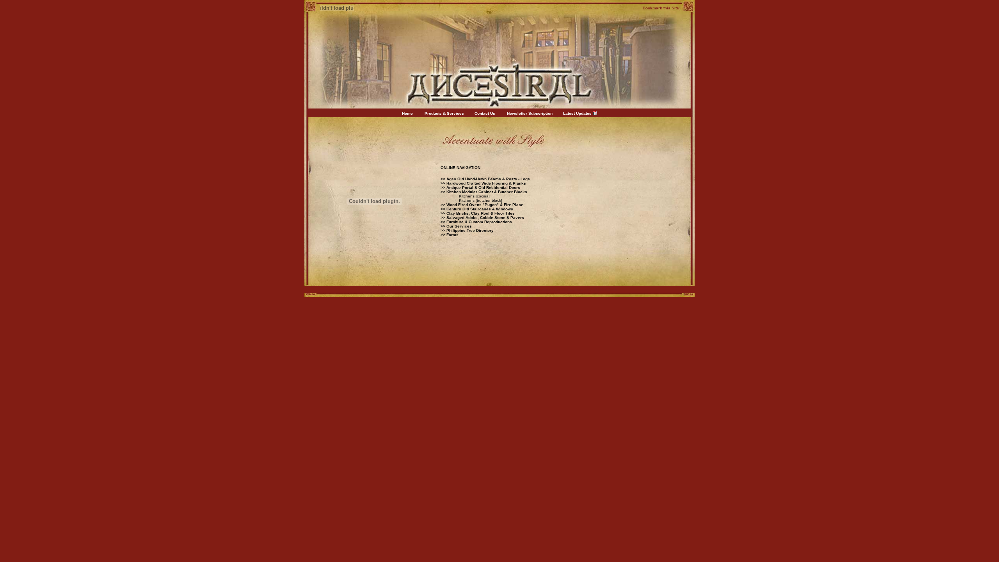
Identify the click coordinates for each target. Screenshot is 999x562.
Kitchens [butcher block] (480, 200)
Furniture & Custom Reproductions (479, 222)
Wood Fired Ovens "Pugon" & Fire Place (485, 205)
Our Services (459, 226)
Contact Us (485, 113)
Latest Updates (577, 113)
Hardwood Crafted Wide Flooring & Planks (486, 183)
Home (407, 113)
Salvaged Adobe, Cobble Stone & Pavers (485, 217)
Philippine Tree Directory (470, 230)
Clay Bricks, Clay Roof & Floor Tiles (480, 213)
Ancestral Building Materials (409, 289)
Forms (452, 235)
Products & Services (444, 113)
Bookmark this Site (661, 8)
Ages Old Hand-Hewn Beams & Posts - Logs (488, 179)
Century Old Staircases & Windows (479, 209)
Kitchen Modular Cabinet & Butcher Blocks (486, 192)
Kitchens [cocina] (474, 196)
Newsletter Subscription (530, 113)
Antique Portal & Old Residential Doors (482, 187)
